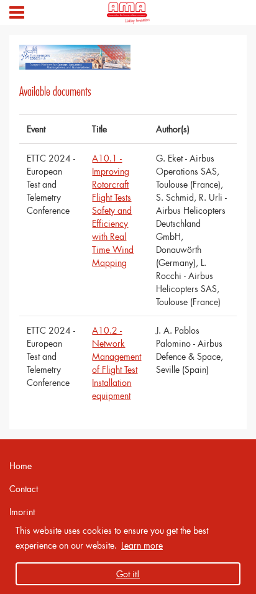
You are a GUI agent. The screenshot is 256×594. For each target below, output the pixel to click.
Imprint (22, 512)
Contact (23, 489)
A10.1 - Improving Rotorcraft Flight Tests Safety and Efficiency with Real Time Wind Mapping (113, 210)
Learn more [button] (142, 545)
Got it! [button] (128, 574)
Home (20, 466)
